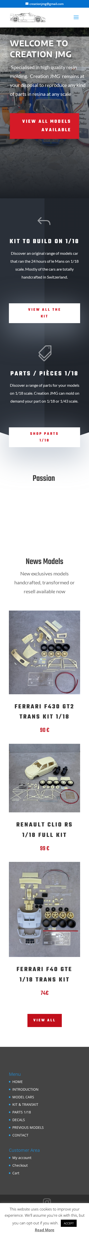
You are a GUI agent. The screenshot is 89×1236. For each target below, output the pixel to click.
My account (21, 1157)
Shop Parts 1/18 (44, 437)
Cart (15, 1173)
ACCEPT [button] (69, 1223)
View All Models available (46, 126)
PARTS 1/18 (21, 1112)
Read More (44, 1229)
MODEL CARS (23, 1097)
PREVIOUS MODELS (28, 1127)
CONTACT (20, 1135)
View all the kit (44, 313)
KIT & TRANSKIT (25, 1104)
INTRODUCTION (25, 1089)
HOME (17, 1081)
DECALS (18, 1119)
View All (44, 1020)
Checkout (20, 1165)
